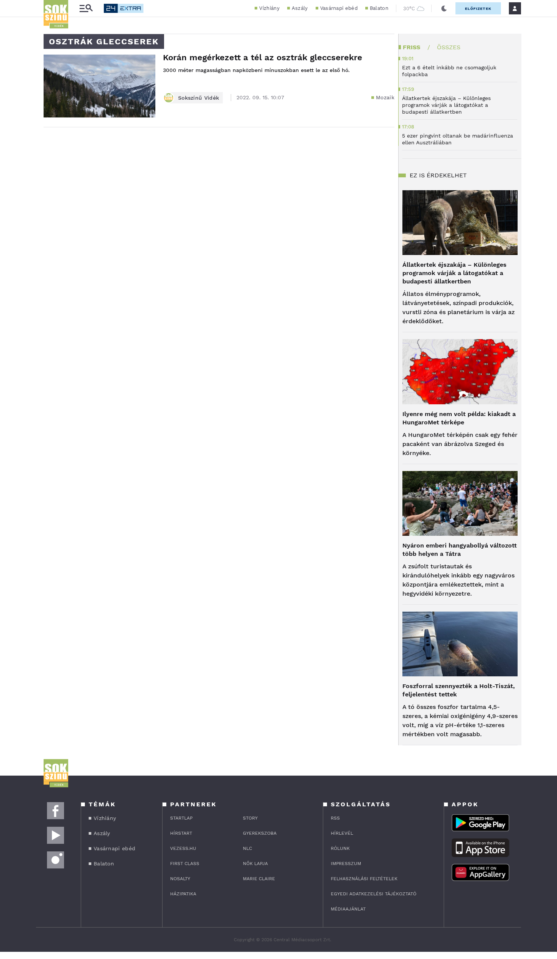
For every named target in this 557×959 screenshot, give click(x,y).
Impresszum (346, 863)
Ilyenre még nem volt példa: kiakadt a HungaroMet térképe (459, 418)
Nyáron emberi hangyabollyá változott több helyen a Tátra (459, 549)
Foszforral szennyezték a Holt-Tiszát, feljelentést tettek (458, 690)
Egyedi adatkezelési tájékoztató (373, 893)
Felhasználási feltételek (364, 878)
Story (250, 818)
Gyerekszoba (260, 833)
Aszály (300, 8)
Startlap (181, 818)
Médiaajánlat (348, 909)
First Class (184, 863)
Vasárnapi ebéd (339, 8)
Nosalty (180, 878)
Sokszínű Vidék (198, 98)
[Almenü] (86, 8)
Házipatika (183, 893)
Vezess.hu (183, 848)
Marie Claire (259, 878)
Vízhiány (269, 8)
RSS (335, 818)
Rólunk (340, 848)
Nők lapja (255, 863)
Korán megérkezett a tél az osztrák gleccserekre (262, 57)
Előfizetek (478, 8)
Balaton (379, 8)
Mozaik (385, 97)
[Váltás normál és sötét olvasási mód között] (444, 8)
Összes (448, 47)
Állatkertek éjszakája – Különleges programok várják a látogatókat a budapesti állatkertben (454, 273)
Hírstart (181, 833)
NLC (247, 848)
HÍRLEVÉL (342, 833)
